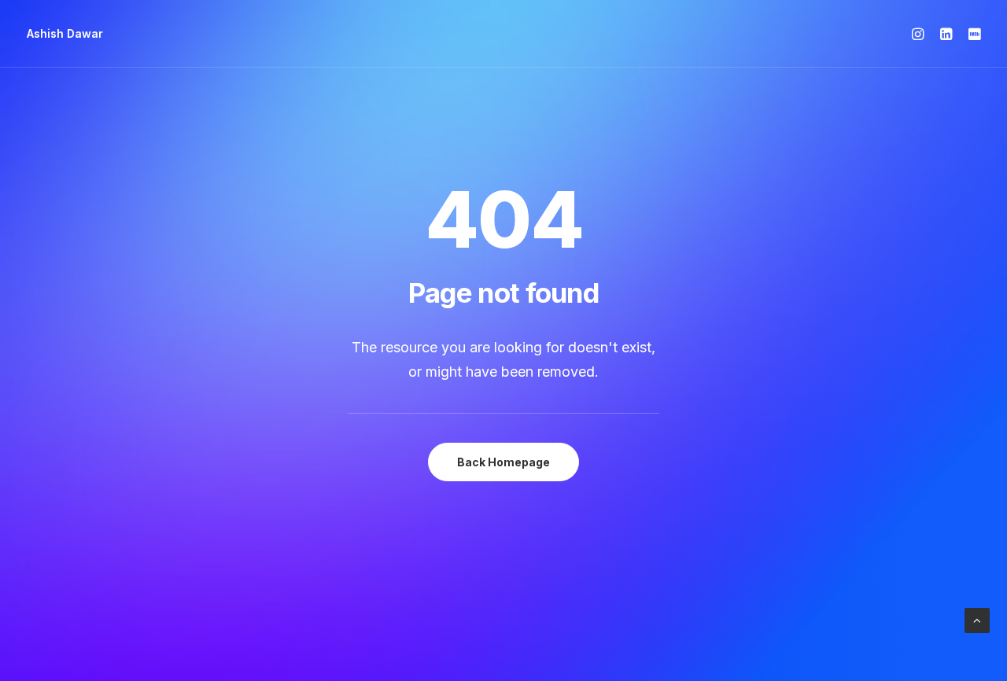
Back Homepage (503, 462)
